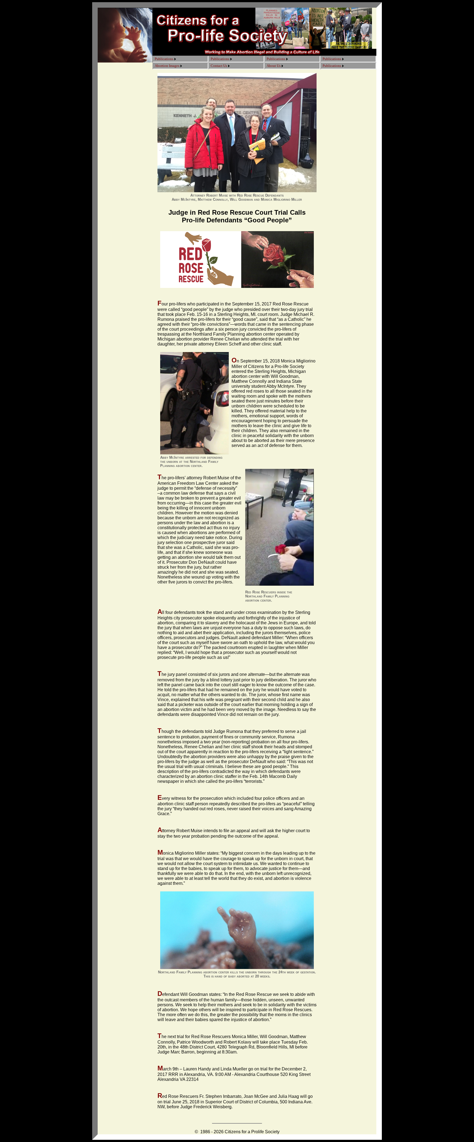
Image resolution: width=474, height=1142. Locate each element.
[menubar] (165, 59)
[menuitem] (165, 59)
